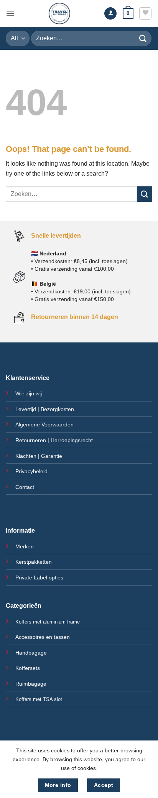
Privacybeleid (31, 471)
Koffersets (27, 668)
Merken (24, 546)
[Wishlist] (145, 13)
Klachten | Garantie (38, 456)
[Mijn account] (110, 13)
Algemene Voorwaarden (44, 424)
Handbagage (31, 653)
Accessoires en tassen (42, 637)
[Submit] (143, 38)
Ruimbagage (30, 684)
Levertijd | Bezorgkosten (44, 409)
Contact (24, 487)
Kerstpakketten (33, 562)
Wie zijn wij (28, 393)
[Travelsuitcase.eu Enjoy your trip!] (59, 13)
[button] (10, 13)
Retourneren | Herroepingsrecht (54, 440)
